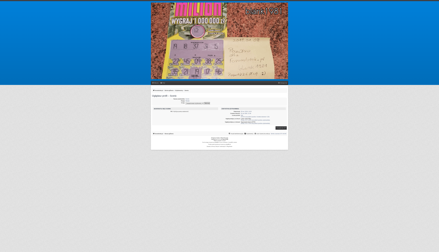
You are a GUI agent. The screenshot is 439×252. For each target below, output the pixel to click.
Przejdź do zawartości (43, 11)
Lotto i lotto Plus (246, 118)
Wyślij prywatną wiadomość (181, 111)
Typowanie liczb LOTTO (248, 122)
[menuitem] (162, 83)
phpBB (216, 142)
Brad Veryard (224, 137)
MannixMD (225, 139)
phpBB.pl (228, 144)
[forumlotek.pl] (219, 41)
